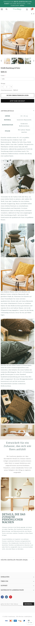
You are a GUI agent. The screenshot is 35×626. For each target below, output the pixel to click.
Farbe (3, 76)
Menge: (3, 83)
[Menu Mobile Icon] (2, 9)
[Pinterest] (10, 596)
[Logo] (17, 9)
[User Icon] (27, 9)
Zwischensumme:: (7, 90)
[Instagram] (6, 596)
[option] (17, 37)
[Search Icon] (6, 9)
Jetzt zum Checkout (17, 101)
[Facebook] (2, 596)
